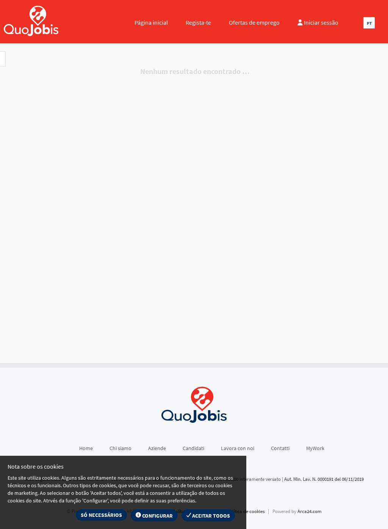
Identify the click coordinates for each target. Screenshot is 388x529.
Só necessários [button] (101, 515)
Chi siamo (120, 448)
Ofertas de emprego (254, 22)
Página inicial (151, 22)
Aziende (157, 448)
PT (369, 23)
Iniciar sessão (320, 22)
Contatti (280, 448)
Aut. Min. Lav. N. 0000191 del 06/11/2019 (324, 479)
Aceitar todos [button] (210, 515)
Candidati (193, 448)
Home (86, 448)
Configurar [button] (157, 515)
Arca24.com (309, 511)
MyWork (315, 448)
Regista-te (198, 22)
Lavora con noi (237, 448)
